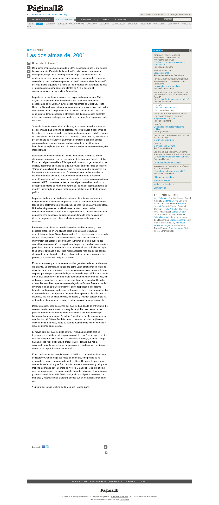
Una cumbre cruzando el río (167, 86)
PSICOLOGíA (145, 24)
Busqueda (130, 481)
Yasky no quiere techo (164, 184)
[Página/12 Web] (45, 11)
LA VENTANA (92, 24)
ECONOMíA (50, 24)
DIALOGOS (132, 24)
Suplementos (115, 481)
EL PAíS (39, 24)
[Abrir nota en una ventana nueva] (28, 64)
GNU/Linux (124, 500)
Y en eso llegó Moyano (164, 146)
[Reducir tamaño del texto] (28, 72)
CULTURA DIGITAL (76, 24)
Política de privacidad (119, 496)
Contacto (143, 481)
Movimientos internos (164, 140)
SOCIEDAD (62, 24)
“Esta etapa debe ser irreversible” (169, 171)
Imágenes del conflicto (164, 118)
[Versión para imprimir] (28, 77)
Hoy (65, 14)
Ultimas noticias (79, 481)
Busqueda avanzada (180, 15)
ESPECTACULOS (119, 24)
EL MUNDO (104, 24)
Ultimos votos (160, 188)
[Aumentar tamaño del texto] (28, 68)
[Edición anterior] (27, 14)
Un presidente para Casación (167, 163)
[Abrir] (75, 19)
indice (164, 50)
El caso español (161, 73)
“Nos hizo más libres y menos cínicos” (171, 99)
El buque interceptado (164, 177)
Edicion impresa (98, 481)
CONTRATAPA (173, 24)
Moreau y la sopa (162, 181)
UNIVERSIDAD (159, 24)
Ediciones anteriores (154, 15)
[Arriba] (106, 453)
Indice (31, 24)
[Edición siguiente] (31, 14)
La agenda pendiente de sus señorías (171, 157)
